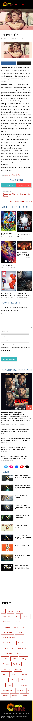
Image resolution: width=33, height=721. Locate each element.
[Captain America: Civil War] (24, 221)
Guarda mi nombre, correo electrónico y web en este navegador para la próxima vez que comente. (15, 347)
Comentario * (5, 314)
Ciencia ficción (7, 632)
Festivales (19, 716)
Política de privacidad (7, 717)
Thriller (17, 175)
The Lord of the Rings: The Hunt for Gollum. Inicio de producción (23, 537)
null (9, 685)
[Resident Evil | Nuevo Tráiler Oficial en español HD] (7, 508)
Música (23, 680)
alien (16, 616)
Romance (24, 685)
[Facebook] (8, 63)
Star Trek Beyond (6, 265)
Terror (5, 696)
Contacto (25, 716)
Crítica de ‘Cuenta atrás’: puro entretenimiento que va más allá (12, 413)
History (5, 675)
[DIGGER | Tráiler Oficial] (7, 547)
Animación (25, 616)
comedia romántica (9, 638)
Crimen (5, 648)
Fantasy (23, 659)
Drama (19, 653)
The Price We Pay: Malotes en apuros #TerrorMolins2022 (23, 254)
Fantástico (16, 664)
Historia (18, 669)
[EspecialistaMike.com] (8, 6)
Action (19, 611)
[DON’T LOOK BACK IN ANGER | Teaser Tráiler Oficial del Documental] (7, 567)
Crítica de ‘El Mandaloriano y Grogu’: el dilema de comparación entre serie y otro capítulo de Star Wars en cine (15, 440)
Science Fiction (7, 690)
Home (3, 716)
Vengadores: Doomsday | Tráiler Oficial (22, 516)
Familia (5, 659)
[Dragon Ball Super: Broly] (8, 221)
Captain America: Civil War (24, 235)
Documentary (7, 653)
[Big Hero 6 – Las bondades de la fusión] (8, 281)
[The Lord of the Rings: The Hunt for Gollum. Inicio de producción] (7, 538)
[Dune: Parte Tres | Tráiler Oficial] (7, 558)
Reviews (13, 716)
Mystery (14, 680)
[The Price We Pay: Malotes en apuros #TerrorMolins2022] (24, 245)
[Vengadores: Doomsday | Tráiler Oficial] (7, 518)
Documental (22, 648)
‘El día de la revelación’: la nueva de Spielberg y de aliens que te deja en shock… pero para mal (15, 431)
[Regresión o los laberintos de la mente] (24, 281)
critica (13, 175)
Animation (6, 622)
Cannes (7, 175)
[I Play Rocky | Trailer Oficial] (7, 527)
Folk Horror (7, 669)
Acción (7, 424)
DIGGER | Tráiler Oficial (22, 545)
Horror (14, 675)
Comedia (19, 632)
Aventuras (6, 627)
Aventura (17, 622)
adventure (6, 616)
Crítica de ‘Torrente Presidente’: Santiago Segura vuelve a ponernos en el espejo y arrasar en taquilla (14, 458)
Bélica (16, 627)
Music (5, 680)
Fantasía (6, 664)
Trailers (8, 716)
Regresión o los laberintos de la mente (24, 294)
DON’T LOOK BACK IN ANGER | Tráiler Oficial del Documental (23, 477)
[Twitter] (24, 63)
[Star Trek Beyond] (8, 252)
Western (24, 696)
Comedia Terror (8, 643)
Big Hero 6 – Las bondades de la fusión (8, 294)
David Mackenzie (21, 424)
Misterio (24, 675)
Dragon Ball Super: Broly (7, 234)
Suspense (20, 690)
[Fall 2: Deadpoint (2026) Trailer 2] (7, 498)
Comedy (20, 643)
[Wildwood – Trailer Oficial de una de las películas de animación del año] (7, 488)
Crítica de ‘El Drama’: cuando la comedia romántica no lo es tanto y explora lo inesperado (13, 449)
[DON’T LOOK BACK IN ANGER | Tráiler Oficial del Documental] (7, 478)
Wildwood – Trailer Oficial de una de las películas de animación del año (23, 487)
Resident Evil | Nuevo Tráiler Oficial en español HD (22, 507)
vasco (4, 38)
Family (14, 659)
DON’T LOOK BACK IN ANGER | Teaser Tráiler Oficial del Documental (22, 567)
